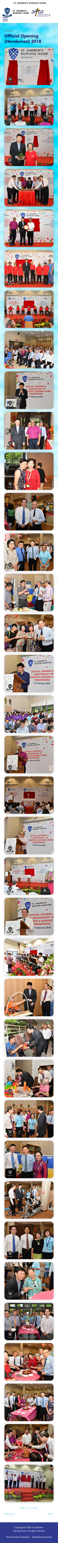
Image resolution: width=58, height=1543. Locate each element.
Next (51, 1514)
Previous (9, 1514)
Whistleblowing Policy (42, 1537)
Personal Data (18, 1537)
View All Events (29, 1508)
